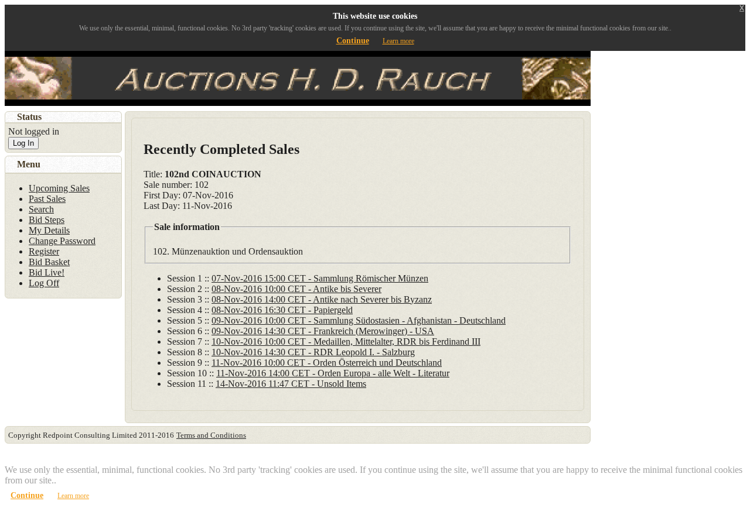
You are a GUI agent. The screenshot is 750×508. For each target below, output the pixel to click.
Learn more (398, 41)
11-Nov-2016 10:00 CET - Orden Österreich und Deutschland (327, 363)
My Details (49, 230)
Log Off (44, 283)
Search (41, 209)
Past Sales (47, 199)
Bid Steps (46, 220)
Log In (23, 143)
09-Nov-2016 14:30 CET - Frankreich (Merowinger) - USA (323, 331)
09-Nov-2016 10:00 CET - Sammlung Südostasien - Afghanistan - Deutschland (359, 320)
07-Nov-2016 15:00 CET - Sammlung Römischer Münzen (320, 278)
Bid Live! (46, 272)
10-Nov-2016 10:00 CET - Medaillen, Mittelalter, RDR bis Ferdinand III (346, 341)
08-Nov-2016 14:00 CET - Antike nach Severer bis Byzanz (322, 299)
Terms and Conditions (211, 435)
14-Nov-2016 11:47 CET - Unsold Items (291, 384)
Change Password (62, 241)
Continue (352, 40)
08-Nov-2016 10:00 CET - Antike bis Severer (296, 289)
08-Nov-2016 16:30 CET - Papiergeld (282, 310)
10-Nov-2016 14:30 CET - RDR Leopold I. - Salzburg (313, 352)
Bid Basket (49, 262)
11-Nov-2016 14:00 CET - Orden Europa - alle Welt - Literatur (332, 373)
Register (44, 251)
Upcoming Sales (59, 188)
